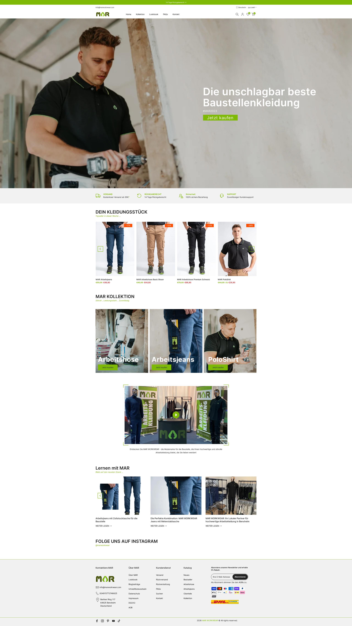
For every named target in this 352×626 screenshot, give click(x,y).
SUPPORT (231, 194)
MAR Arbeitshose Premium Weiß (151, 279)
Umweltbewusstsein (137, 589)
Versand (159, 575)
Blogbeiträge (134, 584)
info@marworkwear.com (105, 7)
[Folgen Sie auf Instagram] (102, 621)
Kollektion (140, 14)
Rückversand (162, 579)
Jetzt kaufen (220, 117)
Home (128, 14)
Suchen (159, 593)
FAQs (165, 14)
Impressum (133, 598)
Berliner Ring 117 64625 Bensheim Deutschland (108, 602)
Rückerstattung (163, 584)
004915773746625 (108, 593)
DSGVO (132, 603)
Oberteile (188, 593)
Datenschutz (134, 593)
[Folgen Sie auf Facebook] (97, 621)
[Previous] (100, 249)
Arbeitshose (189, 584)
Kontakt (176, 14)
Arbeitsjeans (189, 589)
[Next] (251, 249)
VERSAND (107, 194)
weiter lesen (103, 526)
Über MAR (133, 575)
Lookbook (153, 14)
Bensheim (242, 7)
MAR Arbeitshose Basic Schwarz (192, 279)
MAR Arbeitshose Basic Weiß (109, 279)
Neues (186, 575)
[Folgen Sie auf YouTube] (113, 621)
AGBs (241, 582)
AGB (130, 607)
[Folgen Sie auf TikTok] (119, 621)
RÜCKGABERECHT (153, 194)
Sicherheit (190, 194)
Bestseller (188, 579)
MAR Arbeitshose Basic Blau (231, 279)
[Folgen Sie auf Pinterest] (108, 621)
